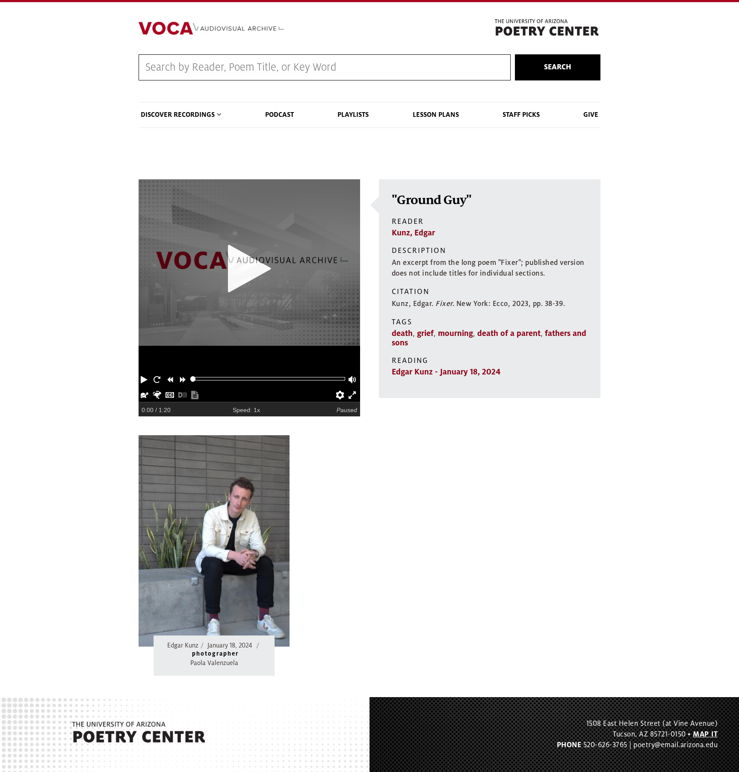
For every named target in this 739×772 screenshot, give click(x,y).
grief (425, 333)
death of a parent (509, 333)
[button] (145, 378)
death (402, 333)
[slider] (193, 379)
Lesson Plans (436, 114)
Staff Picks (521, 114)
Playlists (353, 114)
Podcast (279, 114)
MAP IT (705, 734)
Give (590, 114)
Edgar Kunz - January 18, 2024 (446, 372)
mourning (455, 333)
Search (557, 67)
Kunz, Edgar (413, 233)
